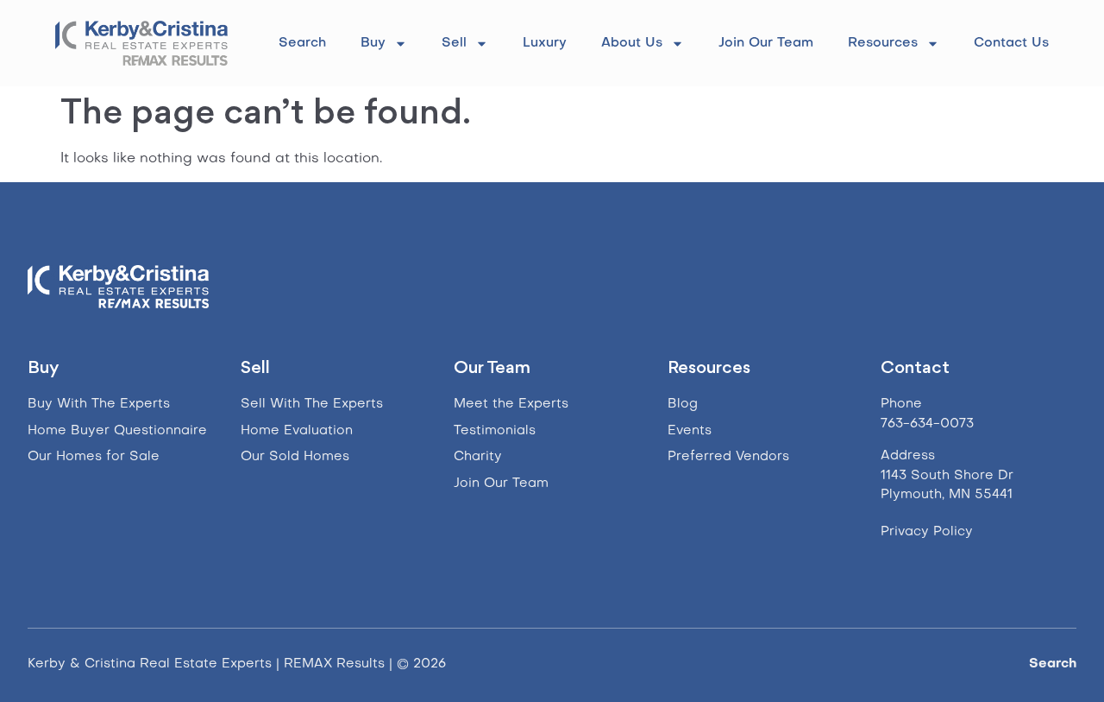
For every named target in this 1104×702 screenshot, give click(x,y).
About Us (631, 43)
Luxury (545, 43)
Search (302, 43)
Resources (883, 43)
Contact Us (1011, 43)
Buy (373, 43)
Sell (454, 43)
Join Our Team (765, 43)
